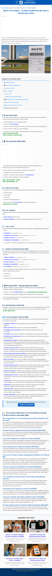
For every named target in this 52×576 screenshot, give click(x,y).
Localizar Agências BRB (9, 311)
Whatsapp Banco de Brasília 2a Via (38, 292)
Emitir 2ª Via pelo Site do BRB (10, 133)
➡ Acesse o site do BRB (26, 405)
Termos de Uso (32, 571)
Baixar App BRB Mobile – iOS (10, 181)
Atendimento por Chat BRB (10, 204)
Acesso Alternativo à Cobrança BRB (12, 135)
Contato (18, 571)
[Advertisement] (26, 26)
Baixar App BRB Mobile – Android (11, 180)
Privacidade (24, 571)
